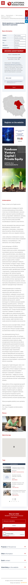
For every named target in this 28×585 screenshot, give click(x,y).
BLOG (26, 13)
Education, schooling (19, 37)
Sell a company (18, 35)
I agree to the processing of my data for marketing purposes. (14, 82)
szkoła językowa (14, 464)
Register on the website (14, 122)
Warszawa (17, 42)
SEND (14, 525)
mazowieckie (17, 40)
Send (14, 87)
